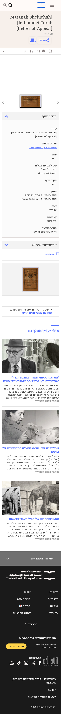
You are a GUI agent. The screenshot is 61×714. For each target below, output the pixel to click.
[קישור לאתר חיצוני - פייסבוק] (40, 663)
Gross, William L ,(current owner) (43, 147)
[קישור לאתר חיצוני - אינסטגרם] (26, 663)
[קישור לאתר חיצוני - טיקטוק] (19, 663)
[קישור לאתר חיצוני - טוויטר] (33, 663)
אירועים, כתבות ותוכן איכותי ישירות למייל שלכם (46, 646)
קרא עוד (32, 624)
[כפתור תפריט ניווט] (52, 5)
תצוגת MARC (50, 254)
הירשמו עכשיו (16, 646)
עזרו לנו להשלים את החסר (37, 312)
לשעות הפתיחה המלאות (42, 697)
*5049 (52, 690)
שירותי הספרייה (42, 558)
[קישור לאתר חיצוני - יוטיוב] (12, 663)
